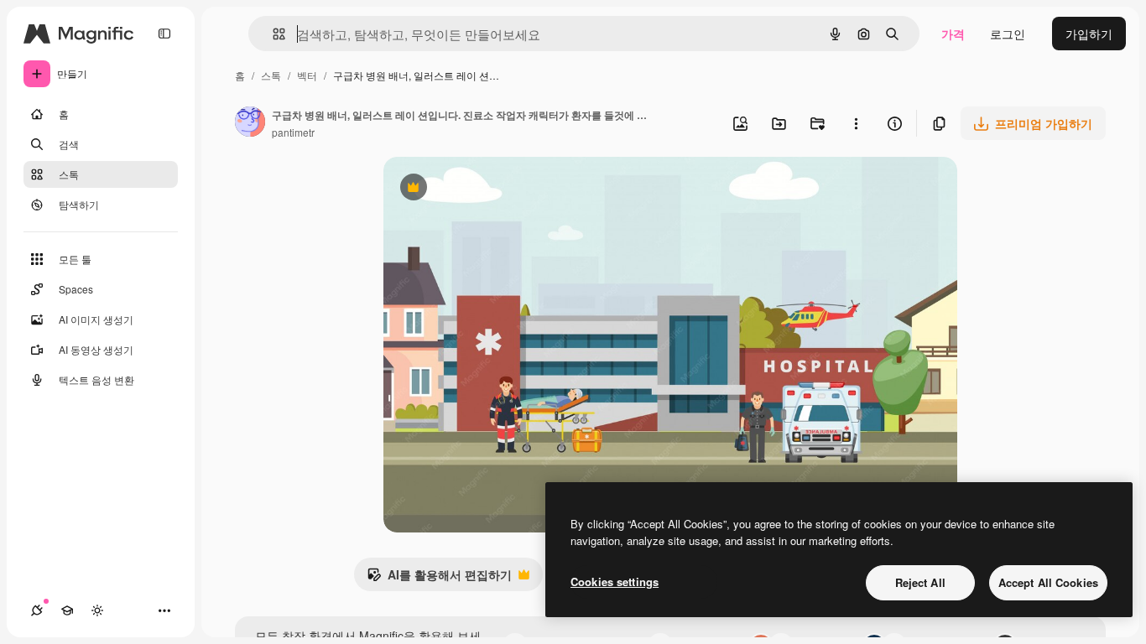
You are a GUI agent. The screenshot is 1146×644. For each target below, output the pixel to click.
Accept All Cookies (1048, 582)
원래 (479, 189)
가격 (953, 33)
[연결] (36, 610)
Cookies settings (614, 581)
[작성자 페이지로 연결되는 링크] (250, 123)
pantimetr (293, 132)
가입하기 (1088, 33)
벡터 (307, 75)
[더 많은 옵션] (856, 123)
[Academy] (67, 610)
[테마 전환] (97, 610)
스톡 (271, 75)
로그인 (1007, 33)
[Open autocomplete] (272, 34)
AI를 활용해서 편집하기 (439, 578)
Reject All (920, 582)
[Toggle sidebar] (164, 33)
